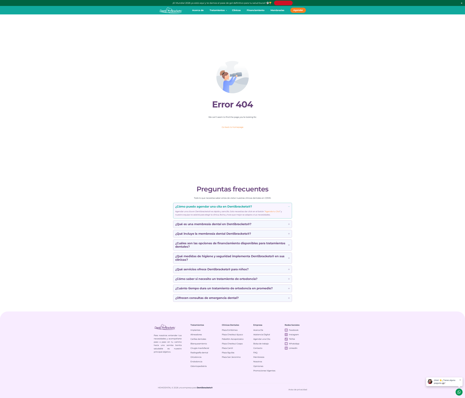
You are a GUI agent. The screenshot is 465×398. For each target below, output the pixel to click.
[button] (232, 210)
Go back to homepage (232, 127)
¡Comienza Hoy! (283, 3)
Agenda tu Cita (272, 211)
